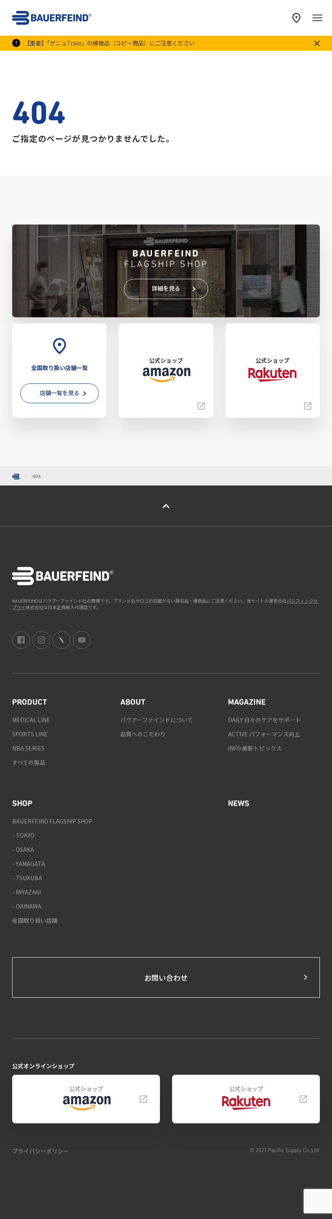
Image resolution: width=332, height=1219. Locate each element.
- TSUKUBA (27, 878)
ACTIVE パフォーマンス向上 (264, 734)
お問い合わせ (166, 977)
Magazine (247, 703)
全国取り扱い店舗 (34, 920)
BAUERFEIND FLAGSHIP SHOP (52, 821)
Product (29, 703)
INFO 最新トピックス (255, 748)
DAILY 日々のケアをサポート (264, 720)
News (238, 804)
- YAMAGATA (28, 864)
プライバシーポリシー (40, 1151)
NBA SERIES (28, 748)
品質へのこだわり (143, 734)
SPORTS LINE (30, 734)
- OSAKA (23, 849)
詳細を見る (166, 288)
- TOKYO (23, 835)
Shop (22, 804)
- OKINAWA (26, 906)
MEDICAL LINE (31, 720)
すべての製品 (28, 762)
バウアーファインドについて (156, 720)
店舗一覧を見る (59, 393)
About (132, 703)
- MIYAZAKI (26, 892)
